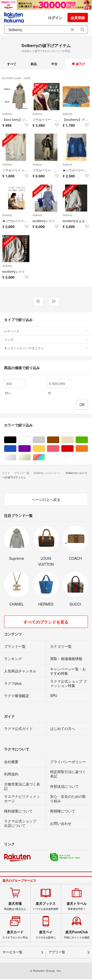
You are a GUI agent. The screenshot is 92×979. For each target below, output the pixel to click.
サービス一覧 (12, 952)
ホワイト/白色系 (30, 439)
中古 (54, 63)
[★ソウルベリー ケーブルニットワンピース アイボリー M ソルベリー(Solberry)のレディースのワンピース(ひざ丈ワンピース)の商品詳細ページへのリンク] (15, 198)
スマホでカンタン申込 (15, 934)
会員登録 (78, 17)
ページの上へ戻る (46, 499)
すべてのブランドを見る (46, 622)
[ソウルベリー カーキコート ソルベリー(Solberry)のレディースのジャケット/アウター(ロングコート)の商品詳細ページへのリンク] (46, 147)
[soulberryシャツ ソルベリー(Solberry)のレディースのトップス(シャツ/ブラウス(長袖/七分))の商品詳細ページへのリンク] (46, 198)
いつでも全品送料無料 (46, 906)
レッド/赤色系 (73, 448)
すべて (11, 63)
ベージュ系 (73, 439)
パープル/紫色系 (30, 448)
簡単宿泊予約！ (77, 906)
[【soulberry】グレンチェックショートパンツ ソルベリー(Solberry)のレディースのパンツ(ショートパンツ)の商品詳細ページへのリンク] (76, 96)
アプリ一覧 (57, 952)
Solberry (7, 114)
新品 (34, 63)
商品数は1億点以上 (15, 906)
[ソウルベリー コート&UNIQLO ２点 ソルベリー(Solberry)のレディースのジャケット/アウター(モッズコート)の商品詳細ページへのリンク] (46, 96)
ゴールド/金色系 (30, 457)
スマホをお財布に (46, 934)
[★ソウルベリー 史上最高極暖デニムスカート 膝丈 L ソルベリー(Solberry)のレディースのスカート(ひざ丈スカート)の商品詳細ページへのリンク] (76, 147)
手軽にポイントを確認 (76, 934)
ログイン (55, 17)
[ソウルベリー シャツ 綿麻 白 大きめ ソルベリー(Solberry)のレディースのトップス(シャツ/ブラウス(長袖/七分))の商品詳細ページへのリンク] (15, 147)
